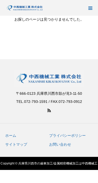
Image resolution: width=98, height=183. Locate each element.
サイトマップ (16, 144)
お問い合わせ (60, 144)
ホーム (10, 135)
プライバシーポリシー (67, 135)
